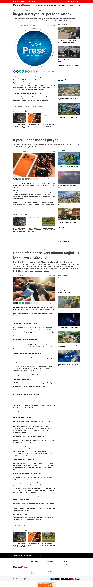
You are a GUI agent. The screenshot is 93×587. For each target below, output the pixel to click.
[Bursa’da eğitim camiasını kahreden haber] (69, 52)
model (21, 209)
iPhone (16, 209)
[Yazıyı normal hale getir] (37, 71)
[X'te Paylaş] (17, 71)
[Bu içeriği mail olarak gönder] (26, 71)
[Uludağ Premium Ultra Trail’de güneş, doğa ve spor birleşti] (69, 109)
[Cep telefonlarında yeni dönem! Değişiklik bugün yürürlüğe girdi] (48, 118)
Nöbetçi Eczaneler (51, 564)
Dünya (55, 5)
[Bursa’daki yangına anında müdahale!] (69, 197)
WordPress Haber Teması (31, 579)
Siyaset (51, 5)
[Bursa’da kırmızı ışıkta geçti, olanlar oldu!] (69, 177)
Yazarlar (65, 564)
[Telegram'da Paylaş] (23, 71)
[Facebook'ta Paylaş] (14, 71)
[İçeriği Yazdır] (28, 71)
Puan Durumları (50, 571)
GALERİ (17, 1)
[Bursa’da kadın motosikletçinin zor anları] (69, 302)
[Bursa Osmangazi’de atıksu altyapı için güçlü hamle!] (69, 337)
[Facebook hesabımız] (71, 1)
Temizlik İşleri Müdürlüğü (38, 106)
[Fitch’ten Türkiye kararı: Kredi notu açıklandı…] (69, 71)
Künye (65, 567)
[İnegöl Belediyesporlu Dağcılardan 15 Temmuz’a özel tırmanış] (69, 283)
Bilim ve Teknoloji (51, 25)
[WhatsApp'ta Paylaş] (20, 71)
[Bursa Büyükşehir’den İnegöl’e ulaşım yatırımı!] (69, 90)
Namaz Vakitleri (50, 567)
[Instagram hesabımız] (75, 1)
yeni (24, 525)
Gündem (40, 5)
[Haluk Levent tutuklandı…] (69, 233)
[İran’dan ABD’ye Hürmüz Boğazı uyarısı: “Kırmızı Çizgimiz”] (69, 356)
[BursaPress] (22, 6)
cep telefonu (18, 525)
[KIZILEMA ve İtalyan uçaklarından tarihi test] (48, 221)
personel (27, 106)
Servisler (70, 5)
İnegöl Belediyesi (18, 106)
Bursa (35, 5)
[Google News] (51, 71)
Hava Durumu (50, 569)
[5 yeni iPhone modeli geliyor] (34, 118)
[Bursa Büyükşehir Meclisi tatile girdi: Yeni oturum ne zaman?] (69, 214)
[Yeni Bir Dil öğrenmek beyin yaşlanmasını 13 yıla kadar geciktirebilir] (19, 118)
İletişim (65, 569)
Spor (60, 5)
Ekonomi (46, 5)
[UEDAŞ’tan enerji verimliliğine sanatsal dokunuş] (69, 158)
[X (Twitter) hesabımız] (73, 1)
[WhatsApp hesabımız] (79, 1)
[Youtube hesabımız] (77, 1)
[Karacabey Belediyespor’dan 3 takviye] (69, 319)
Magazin (64, 5)
